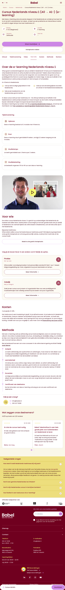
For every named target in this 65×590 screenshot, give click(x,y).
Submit (60, 514)
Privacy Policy (34, 584)
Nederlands (19, 7)
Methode (50, 57)
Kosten (41, 57)
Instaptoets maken (32, 50)
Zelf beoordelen (32, 570)
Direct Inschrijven (31, 44)
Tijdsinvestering (15, 57)
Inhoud (4, 57)
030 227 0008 (16, 403)
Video (26, 57)
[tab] (31, 450)
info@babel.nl (17, 401)
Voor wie (34, 57)
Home (5, 7)
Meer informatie (31, 272)
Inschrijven (58, 587)
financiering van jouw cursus (52, 320)
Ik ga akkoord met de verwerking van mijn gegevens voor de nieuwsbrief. (48, 520)
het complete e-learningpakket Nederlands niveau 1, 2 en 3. (34, 106)
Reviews (59, 57)
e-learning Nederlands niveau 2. (41, 104)
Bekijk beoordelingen (34, 573)
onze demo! (6, 345)
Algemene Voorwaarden (9, 584)
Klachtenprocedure (57, 584)
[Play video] (32, 192)
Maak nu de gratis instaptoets (32, 242)
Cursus (11, 7)
